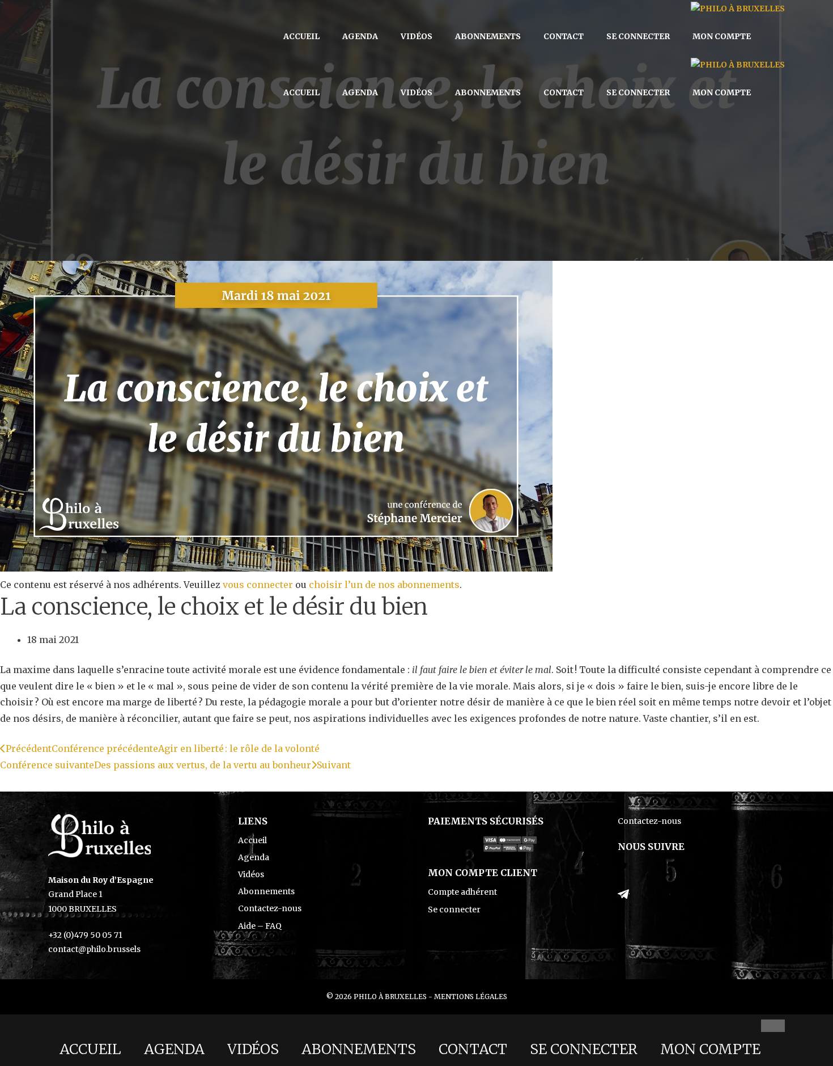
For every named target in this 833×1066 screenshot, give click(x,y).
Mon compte (721, 36)
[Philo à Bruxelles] (738, 9)
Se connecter (638, 36)
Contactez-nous (269, 908)
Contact (563, 36)
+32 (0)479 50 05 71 (85, 935)
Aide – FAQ (260, 926)
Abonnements (488, 36)
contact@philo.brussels (94, 949)
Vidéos (416, 36)
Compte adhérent (462, 892)
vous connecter (258, 584)
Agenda (360, 36)
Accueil (301, 36)
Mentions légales (470, 996)
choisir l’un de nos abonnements (384, 584)
